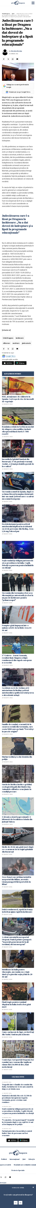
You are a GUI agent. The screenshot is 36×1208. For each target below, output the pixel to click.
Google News (11, 356)
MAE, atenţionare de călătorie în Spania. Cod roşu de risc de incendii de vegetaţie (18, 399)
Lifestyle (31, 1159)
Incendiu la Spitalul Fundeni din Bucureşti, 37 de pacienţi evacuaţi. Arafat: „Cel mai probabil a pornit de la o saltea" (18, 463)
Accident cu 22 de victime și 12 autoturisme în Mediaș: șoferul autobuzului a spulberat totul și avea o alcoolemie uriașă (18, 691)
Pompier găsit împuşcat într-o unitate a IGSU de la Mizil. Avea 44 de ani (16, 627)
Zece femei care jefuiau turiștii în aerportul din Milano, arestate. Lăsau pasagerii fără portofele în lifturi (16, 880)
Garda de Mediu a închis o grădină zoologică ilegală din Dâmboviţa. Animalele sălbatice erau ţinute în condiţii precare (17, 788)
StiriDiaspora (6, 13)
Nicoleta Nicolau (16, 51)
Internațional (15, 1159)
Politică (4, 1159)
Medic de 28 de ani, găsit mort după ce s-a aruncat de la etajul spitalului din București (17, 849)
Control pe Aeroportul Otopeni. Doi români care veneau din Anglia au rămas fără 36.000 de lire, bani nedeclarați (18, 1063)
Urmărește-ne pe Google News (19, 92)
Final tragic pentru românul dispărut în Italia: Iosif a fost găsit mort (16, 1004)
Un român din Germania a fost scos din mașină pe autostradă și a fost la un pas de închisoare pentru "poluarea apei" (17, 596)
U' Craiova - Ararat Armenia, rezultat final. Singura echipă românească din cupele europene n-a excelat (17, 659)
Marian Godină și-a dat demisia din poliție (17, 758)
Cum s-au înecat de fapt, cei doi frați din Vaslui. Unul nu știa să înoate (18, 1033)
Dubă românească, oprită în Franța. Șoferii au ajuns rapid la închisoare (17, 910)
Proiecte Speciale (18, 1170)
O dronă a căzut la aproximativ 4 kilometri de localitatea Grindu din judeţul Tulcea (17, 819)
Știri (13, 13)
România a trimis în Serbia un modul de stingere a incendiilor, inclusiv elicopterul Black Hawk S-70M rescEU (18, 430)
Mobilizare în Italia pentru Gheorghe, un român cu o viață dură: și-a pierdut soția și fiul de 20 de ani (17, 973)
